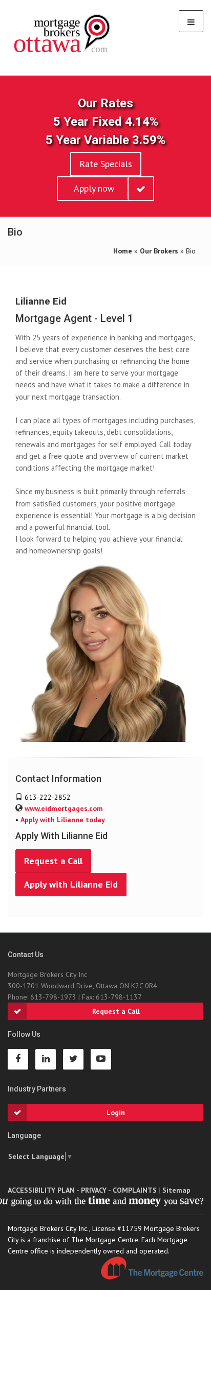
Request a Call (53, 861)
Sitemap (176, 1190)
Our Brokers (159, 250)
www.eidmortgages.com (64, 808)
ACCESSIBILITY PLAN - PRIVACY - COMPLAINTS (82, 1190)
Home (122, 250)
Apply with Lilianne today (62, 819)
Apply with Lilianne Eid (71, 884)
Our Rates (105, 103)
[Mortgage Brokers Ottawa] (62, 34)
